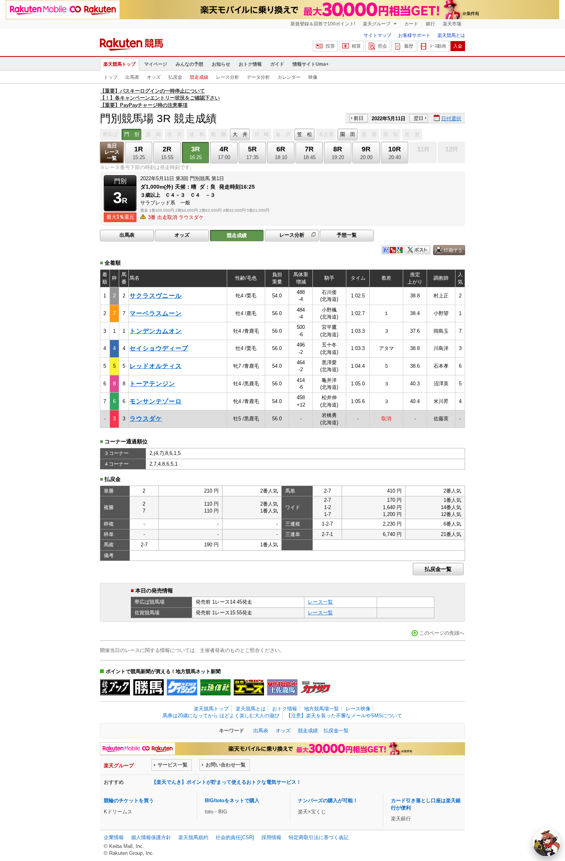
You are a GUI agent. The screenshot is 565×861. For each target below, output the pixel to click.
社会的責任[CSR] (235, 837)
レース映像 (358, 709)
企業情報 (114, 837)
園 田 (347, 134)
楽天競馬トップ (119, 64)
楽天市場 (452, 24)
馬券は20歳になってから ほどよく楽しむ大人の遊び (221, 715)
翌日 (419, 118)
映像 (312, 77)
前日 (359, 118)
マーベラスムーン (156, 313)
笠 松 (304, 134)
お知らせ (221, 64)
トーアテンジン (152, 383)
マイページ (155, 64)
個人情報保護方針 (151, 837)
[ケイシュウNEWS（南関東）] (182, 687)
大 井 (240, 134)
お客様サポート (414, 35)
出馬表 (132, 77)
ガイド (277, 64)
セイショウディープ (159, 348)
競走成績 (199, 77)
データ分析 (258, 77)
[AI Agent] (546, 842)
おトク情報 (250, 64)
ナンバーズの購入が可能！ (328, 800)
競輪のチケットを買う (129, 800)
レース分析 (227, 77)
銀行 (430, 24)
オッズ (154, 77)
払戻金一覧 (438, 569)
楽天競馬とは (451, 35)
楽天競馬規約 (193, 837)
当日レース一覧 (112, 152)
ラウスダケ (146, 418)
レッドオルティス (156, 366)
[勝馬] (148, 687)
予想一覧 (347, 235)
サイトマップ (377, 35)
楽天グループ (377, 24)
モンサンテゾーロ (156, 401)
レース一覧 (320, 602)
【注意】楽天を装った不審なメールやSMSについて (344, 715)
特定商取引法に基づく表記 (319, 837)
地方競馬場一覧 (321, 709)
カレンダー (289, 77)
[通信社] (215, 687)
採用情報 (271, 837)
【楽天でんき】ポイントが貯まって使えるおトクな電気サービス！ (226, 782)
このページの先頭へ (441, 633)
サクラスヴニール (156, 295)
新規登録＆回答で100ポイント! (323, 24)
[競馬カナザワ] (316, 687)
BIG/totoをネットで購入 (232, 800)
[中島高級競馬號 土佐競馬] (282, 687)
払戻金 (175, 77)
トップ (111, 77)
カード (411, 24)
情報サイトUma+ (310, 64)
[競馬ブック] (115, 687)
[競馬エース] (249, 687)
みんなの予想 (189, 64)
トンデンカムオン (156, 331)
